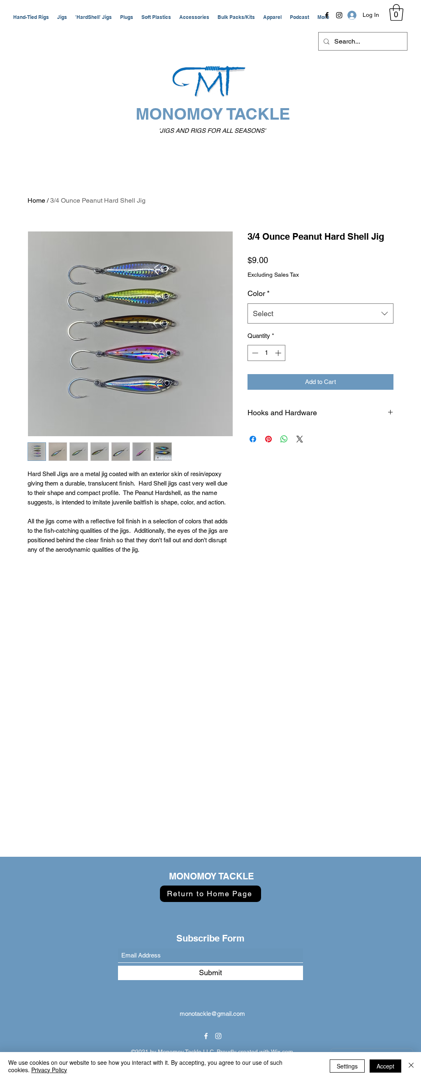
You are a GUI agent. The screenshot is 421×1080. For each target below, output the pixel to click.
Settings (347, 1066)
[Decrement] (254, 353)
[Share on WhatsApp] (284, 439)
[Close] (411, 1066)
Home (36, 200)
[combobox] (320, 313)
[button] (31, 17)
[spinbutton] (266, 353)
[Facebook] (327, 15)
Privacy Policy (49, 1070)
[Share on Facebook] (253, 439)
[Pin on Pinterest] (268, 439)
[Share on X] (300, 439)
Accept (385, 1066)
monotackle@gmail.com (212, 1013)
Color (259, 293)
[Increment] (279, 353)
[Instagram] (339, 15)
